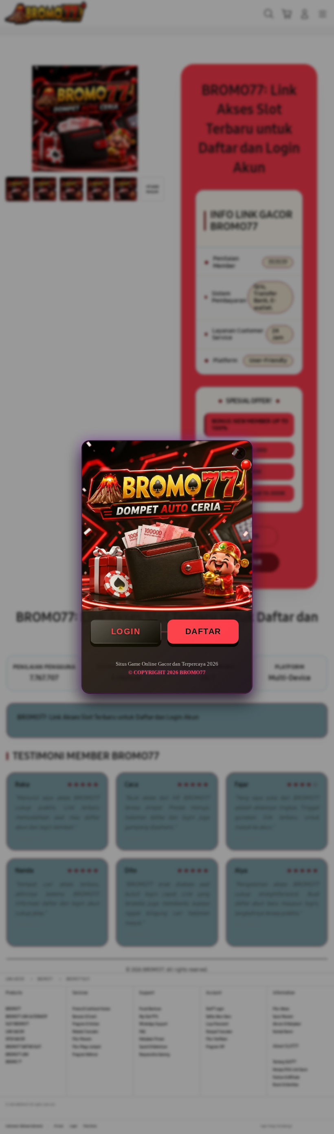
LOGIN (126, 631)
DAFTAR (203, 631)
